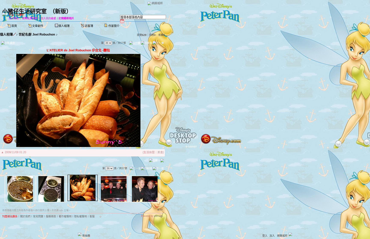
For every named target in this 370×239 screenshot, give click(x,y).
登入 (264, 235)
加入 (272, 235)
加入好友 (14, 18)
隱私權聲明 (80, 216)
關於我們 (25, 216)
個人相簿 (64, 25)
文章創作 (37, 25)
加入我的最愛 (48, 18)
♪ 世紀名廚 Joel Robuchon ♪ (37, 34)
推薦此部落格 (29, 18)
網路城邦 (157, 3)
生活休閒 (149, 152)
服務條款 (51, 216)
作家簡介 (113, 25)
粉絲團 (86, 235)
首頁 (14, 25)
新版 (60, 11)
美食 (160, 152)
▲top (160, 209)
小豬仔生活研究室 (24, 11)
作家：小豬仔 (16, 14)
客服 (92, 216)
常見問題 (38, 216)
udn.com (158, 215)
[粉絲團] (79, 234)
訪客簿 (89, 25)
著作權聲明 (65, 216)
